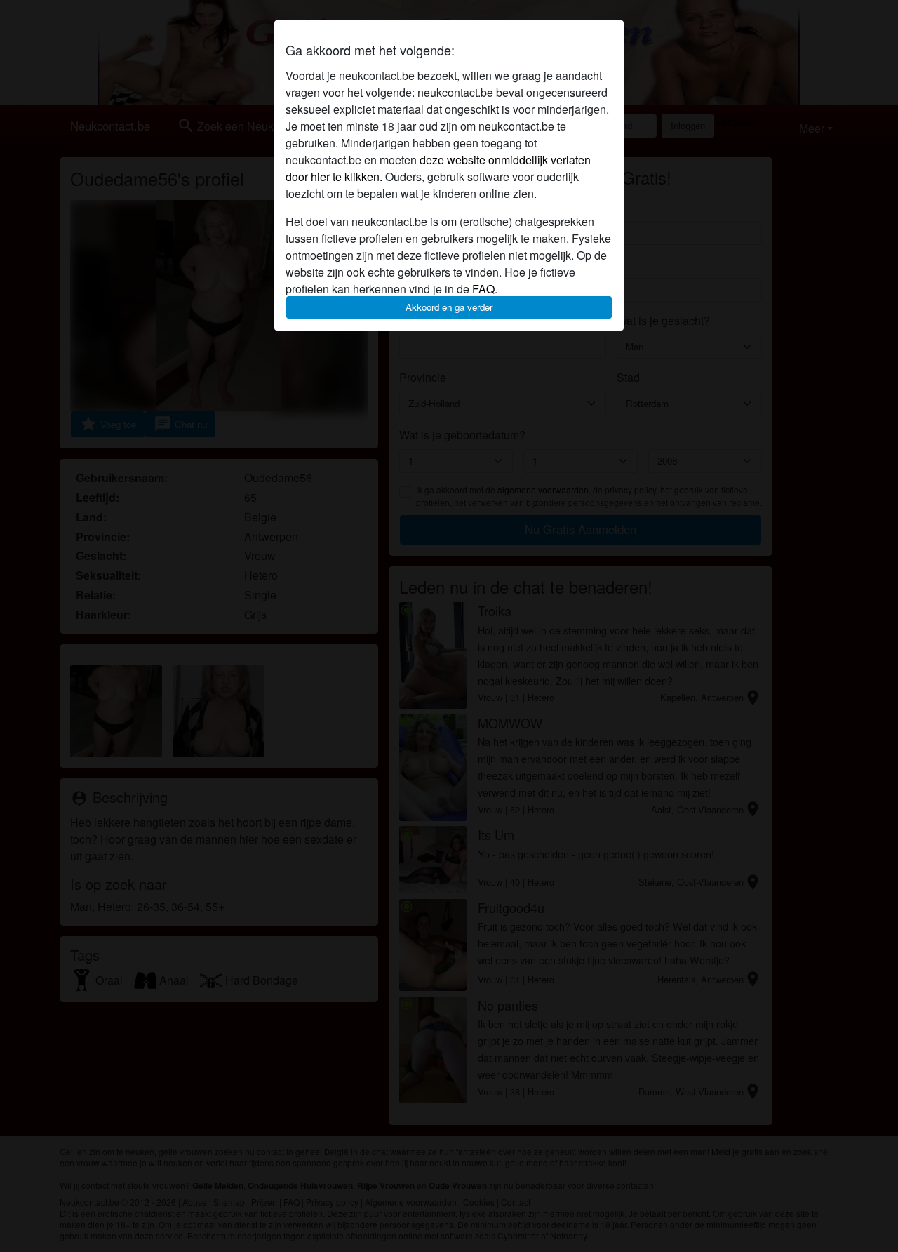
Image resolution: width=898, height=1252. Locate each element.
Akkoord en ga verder (449, 307)
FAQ (483, 289)
